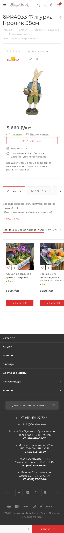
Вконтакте (19, 492)
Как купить (38, 191)
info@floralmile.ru (34, 424)
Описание (14, 191)
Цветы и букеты (15, 373)
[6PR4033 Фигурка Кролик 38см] (32, 91)
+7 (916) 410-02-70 (33, 417)
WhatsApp (45, 492)
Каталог (9, 338)
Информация (13, 381)
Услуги (8, 355)
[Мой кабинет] (51, 5)
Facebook (27, 492)
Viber (36, 492)
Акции (7, 347)
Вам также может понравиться (23, 229)
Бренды (8, 364)
